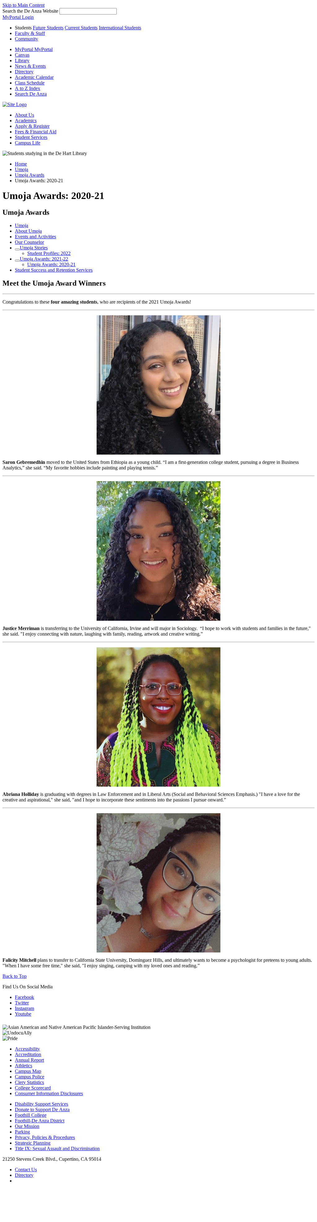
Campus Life (27, 142)
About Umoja (28, 231)
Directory (24, 1175)
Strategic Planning (32, 1143)
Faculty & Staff (30, 33)
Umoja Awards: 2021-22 (44, 258)
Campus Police (29, 1076)
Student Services (31, 137)
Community (26, 38)
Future (48, 27)
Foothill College (30, 1115)
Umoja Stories (34, 247)
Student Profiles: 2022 (49, 253)
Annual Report (29, 1060)
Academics (26, 120)
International (120, 27)
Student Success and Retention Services (54, 270)
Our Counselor (29, 242)
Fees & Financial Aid (35, 131)
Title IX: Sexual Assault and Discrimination (57, 1148)
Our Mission (27, 1126)
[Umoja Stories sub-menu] (17, 249)
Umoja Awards (29, 175)
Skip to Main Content (23, 5)
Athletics (23, 1065)
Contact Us (26, 1169)
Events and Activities (35, 236)
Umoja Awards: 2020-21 (51, 264)
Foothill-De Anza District (39, 1120)
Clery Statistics (29, 1082)
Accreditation (28, 1054)
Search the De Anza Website (30, 11)
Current (81, 27)
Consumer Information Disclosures (49, 1093)
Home (21, 163)
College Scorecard (33, 1087)
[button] (31, 94)
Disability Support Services (41, 1104)
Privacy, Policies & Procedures (45, 1137)
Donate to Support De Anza (42, 1109)
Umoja (21, 169)
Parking (22, 1131)
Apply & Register (32, 126)
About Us (24, 115)
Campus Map (28, 1071)
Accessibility (27, 1048)
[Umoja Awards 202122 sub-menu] (17, 260)
